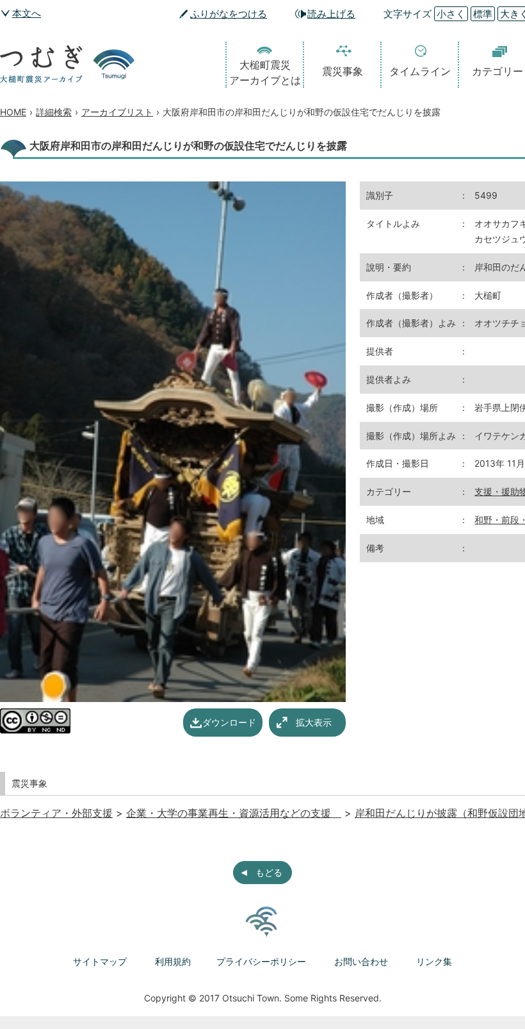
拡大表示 (314, 722)
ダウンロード (229, 722)
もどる (268, 872)
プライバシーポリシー (261, 961)
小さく (451, 14)
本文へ (26, 13)
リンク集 (434, 961)
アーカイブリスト (117, 111)
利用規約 (173, 961)
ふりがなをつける (228, 14)
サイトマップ (100, 961)
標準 (482, 14)
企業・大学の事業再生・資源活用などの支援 (233, 813)
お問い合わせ (361, 961)
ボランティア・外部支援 (56, 813)
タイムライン (420, 71)
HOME (13, 111)
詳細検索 (54, 111)
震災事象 (342, 71)
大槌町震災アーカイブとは (265, 72)
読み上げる (331, 14)
